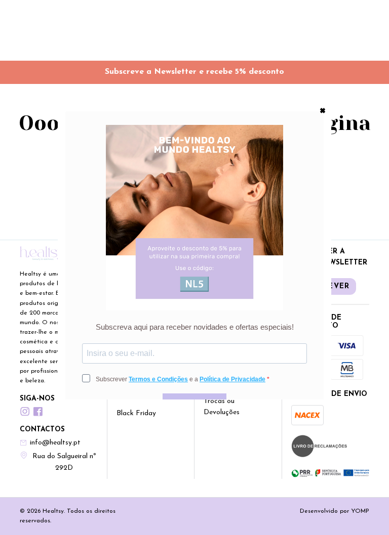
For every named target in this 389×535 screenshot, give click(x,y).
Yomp (360, 511)
